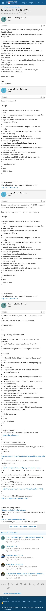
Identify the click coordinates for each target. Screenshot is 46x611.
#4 (44, 312)
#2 (44, 97)
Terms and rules (15, 601)
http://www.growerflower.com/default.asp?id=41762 (23, 489)
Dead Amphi (11, 546)
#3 (44, 201)
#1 (44, 26)
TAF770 (5, 598)
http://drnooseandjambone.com (13, 519)
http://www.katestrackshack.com (13, 510)
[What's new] (39, 2)
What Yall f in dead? (14, 564)
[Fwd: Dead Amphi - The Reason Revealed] (24, 537)
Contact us (5, 601)
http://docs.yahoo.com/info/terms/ (14, 498)
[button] (3, 2)
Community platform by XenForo (19, 607)
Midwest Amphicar (11, 567)
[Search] (43, 2)
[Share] (41, 26)
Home (40, 601)
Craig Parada (10, 558)
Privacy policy (26, 601)
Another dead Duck (14, 555)
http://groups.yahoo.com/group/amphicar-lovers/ (22, 468)
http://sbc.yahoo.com (9, 187)
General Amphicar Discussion (30, 539)
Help (34, 601)
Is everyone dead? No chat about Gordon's (24, 573)
